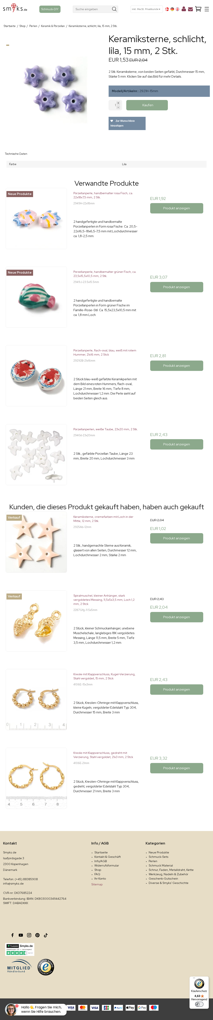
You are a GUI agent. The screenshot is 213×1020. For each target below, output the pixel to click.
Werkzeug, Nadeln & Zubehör (168, 874)
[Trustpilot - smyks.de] (19, 949)
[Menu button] (207, 9)
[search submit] (114, 9)
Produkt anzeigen (176, 208)
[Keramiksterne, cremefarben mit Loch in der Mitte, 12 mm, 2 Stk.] (36, 544)
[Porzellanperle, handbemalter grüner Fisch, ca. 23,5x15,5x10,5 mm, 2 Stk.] (36, 299)
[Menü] (194, 978)
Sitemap (97, 884)
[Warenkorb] (198, 9)
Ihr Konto (100, 878)
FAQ (97, 874)
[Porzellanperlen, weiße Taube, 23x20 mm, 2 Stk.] (36, 457)
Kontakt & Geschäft (107, 857)
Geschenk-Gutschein (163, 878)
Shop (97, 870)
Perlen (153, 861)
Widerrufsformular (106, 865)
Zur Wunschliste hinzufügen (122, 123)
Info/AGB (100, 861)
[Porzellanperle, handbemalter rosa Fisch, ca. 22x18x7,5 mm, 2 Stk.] (36, 221)
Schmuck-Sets (158, 857)
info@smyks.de (13, 883)
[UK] (177, 9)
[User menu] (184, 10)
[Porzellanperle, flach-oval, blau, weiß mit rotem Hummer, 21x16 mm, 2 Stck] (36, 378)
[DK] (167, 9)
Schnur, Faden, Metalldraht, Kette (171, 870)
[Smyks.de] (15, 9)
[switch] (199, 1004)
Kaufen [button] (147, 105)
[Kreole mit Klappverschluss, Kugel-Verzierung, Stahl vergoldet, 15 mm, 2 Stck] (36, 702)
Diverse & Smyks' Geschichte (168, 883)
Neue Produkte (159, 852)
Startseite (101, 852)
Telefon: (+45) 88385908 (20, 879)
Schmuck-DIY (49, 9)
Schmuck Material (161, 865)
